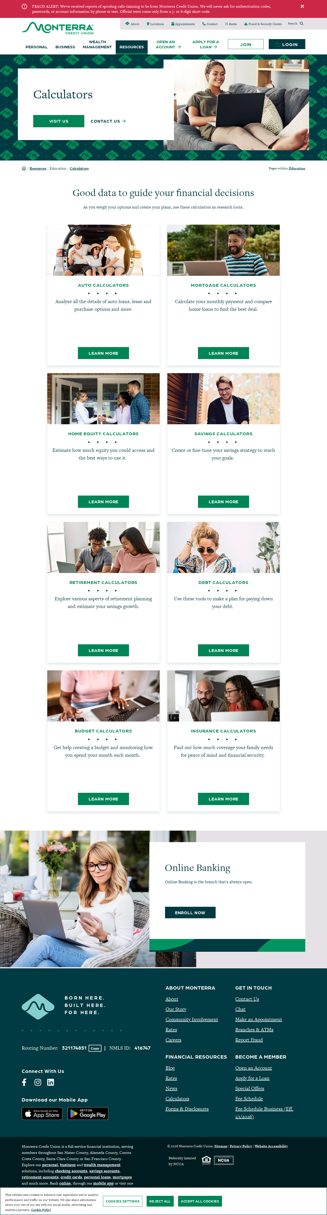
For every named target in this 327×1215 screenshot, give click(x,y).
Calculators (79, 168)
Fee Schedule (249, 1098)
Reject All (160, 1201)
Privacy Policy (241, 1146)
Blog (170, 1067)
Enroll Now (195, 912)
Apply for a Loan (252, 1078)
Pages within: (287, 168)
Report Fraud (249, 1039)
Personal (37, 46)
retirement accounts (40, 1177)
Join (246, 44)
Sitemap (220, 1146)
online (65, 1183)
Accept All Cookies (200, 1201)
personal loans (97, 1177)
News (171, 1088)
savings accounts (104, 1171)
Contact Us (247, 998)
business (68, 1164)
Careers (173, 1039)
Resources (132, 46)
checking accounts (71, 1171)
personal (50, 1164)
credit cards (71, 1177)
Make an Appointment (258, 1019)
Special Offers (249, 1088)
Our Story (176, 1009)
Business (65, 46)
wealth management (102, 1164)
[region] (163, 1201)
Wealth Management (97, 44)
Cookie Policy (41, 1209)
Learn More (109, 353)
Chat (240, 1009)
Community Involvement (192, 1019)
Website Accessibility (271, 1146)
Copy (96, 1048)
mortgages (122, 1177)
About (172, 998)
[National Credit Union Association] (224, 1160)
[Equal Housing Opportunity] (206, 1160)
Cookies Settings (122, 1201)
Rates (171, 1029)
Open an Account (253, 1067)
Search (292, 23)
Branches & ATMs (254, 1029)
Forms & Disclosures (187, 1108)
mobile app (103, 1183)
